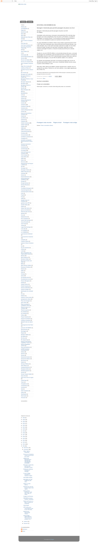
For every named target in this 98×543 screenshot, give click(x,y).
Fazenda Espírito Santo (26, 191)
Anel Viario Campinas (26, 45)
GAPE (22, 198)
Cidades (23, 126)
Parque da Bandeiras (26, 287)
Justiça (22, 225)
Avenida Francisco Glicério (27, 69)
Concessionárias (25, 134)
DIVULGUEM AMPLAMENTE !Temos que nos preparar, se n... (27, 517)
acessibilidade (24, 28)
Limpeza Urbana (25, 241)
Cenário (23, 111)
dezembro (26, 447)
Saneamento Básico (25, 358)
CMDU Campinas (25, 129)
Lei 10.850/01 (24, 230)
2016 (24, 436)
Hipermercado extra (25, 211)
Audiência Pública (25, 68)
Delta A (22, 160)
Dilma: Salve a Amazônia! (26, 452)
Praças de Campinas (25, 318)
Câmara (23, 98)
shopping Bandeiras (25, 367)
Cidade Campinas (25, 123)
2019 (24, 431)
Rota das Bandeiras (25, 347)
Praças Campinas (25, 316)
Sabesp (22, 351)
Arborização (23, 54)
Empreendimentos (25, 176)
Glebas (22, 206)
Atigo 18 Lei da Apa (25, 66)
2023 (24, 423)
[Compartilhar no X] (58, 76)
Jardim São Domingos (26, 220)
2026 (24, 417)
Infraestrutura (24, 216)
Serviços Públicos (25, 363)
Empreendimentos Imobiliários (25, 179)
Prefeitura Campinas (25, 320)
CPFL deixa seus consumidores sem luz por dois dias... (28, 508)
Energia (23, 181)
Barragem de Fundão (26, 74)
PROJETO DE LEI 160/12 (27, 322)
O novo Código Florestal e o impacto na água (27, 474)
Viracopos (23, 397)
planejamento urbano (26, 299)
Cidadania (23, 121)
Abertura (23, 21)
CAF (22, 94)
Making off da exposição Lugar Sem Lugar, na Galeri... (27, 492)
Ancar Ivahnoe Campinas (26, 40)
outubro (26, 521)
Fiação (22, 195)
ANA (22, 38)
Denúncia (23, 161)
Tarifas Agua (24, 380)
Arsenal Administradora (26, 56)
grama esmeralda (25, 209)
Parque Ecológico (25, 289)
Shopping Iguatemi (25, 370)
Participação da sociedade (27, 291)
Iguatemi (23, 213)
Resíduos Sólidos (25, 334)
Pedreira (23, 295)
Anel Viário (23, 43)
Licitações (23, 239)
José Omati (23, 223)
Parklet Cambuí (24, 284)
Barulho (23, 88)
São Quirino (23, 360)
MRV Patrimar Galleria (26, 265)
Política (22, 315)
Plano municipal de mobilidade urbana (25, 305)
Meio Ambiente (24, 257)
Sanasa (22, 355)
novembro (26, 449)
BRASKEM (23, 93)
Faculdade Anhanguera (26, 188)
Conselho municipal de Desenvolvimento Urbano (26, 141)
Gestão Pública (24, 204)
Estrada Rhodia (24, 184)
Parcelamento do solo (26, 279)
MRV (22, 263)
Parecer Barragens (25, 280)
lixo (22, 246)
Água (44, 78)
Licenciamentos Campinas (27, 236)
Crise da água (24, 155)
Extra (22, 186)
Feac (22, 193)
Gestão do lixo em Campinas (25, 201)
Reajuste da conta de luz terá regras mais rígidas (28, 488)
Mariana (23, 255)
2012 (24, 444)
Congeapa (23, 138)
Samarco (23, 353)
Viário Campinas (24, 390)
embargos (23, 173)
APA (22, 49)
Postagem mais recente (44, 122)
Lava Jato (23, 228)
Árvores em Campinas (26, 61)
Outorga (23, 274)
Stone (23, 531)
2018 (24, 432)
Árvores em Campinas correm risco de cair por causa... (28, 455)
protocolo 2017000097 (26, 327)
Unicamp (23, 387)
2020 (24, 429)
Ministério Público (25, 259)
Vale (22, 389)
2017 (24, 434)
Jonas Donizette (24, 221)
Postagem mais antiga (70, 122)
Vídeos (22, 392)
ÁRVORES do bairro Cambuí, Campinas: (28, 499)
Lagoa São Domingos (26, 227)
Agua (22, 33)
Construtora (23, 147)
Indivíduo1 (24, 529)
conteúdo (30, 21)
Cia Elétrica (23, 117)
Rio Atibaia (23, 336)
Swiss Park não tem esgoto (27, 377)
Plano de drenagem (25, 300)
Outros (22, 275)
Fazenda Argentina (25, 189)
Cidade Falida (24, 124)
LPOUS (22, 249)
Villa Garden (24, 395)
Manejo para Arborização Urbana (26, 512)
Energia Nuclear (24, 183)
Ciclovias (23, 119)
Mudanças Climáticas (26, 267)
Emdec (22, 175)
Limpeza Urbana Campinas (27, 243)
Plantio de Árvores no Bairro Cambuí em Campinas (28, 502)
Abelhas (23, 26)
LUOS (22, 251)
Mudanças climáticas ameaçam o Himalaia (28, 470)
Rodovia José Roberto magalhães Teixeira (26, 342)
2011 (24, 446)
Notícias (23, 268)
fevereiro (26, 523)
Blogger (52, 539)
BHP (22, 91)
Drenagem (23, 168)
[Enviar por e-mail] (55, 76)
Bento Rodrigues (25, 89)
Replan (22, 332)
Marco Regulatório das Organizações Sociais (26, 253)
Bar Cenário (23, 72)
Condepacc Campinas (26, 136)
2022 (24, 425)
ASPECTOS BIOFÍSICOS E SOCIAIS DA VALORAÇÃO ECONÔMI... (27, 461)
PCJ (22, 294)
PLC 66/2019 (24, 313)
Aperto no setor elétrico (26, 484)
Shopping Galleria (25, 368)
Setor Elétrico (24, 365)
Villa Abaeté (23, 394)
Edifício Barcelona (25, 171)
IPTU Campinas (24, 218)
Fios (22, 196)
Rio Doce (23, 338)
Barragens (23, 83)
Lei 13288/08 (24, 232)
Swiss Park (23, 375)
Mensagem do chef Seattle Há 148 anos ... (27, 480)
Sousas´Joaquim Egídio (26, 374)
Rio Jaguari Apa (24, 339)
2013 (24, 442)
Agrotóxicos (23, 32)
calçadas (23, 96)
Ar (21, 53)
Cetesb (22, 116)
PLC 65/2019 (24, 311)
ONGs (22, 270)
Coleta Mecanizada (25, 131)
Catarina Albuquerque (26, 109)
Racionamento (24, 329)
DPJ (22, 166)
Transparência (24, 385)
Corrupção (23, 150)
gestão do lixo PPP (25, 203)
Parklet (22, 282)
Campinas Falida (25, 106)
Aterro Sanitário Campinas (27, 63)
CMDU (22, 128)
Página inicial (57, 122)
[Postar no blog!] (57, 76)
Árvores (23, 58)
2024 (24, 421)
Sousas (22, 372)
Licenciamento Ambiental (26, 233)
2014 (24, 440)
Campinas (23, 104)
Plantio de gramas (25, 310)
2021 (24, 427)
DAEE (22, 158)
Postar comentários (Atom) (47, 125)
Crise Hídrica (24, 156)
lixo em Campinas (25, 247)
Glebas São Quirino (25, 208)
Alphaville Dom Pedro (26, 37)
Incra (22, 215)
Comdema (23, 133)
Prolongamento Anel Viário (27, 324)
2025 (24, 419)
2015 (24, 438)
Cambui (23, 102)
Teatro (22, 382)
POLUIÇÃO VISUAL (27, 477)
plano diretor (24, 302)
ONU (22, 272)
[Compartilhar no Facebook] (59, 76)
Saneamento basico (25, 357)
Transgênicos (24, 383)
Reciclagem (23, 331)
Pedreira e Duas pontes (26, 297)
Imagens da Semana (28, 496)
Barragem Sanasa (25, 81)
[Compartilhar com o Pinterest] (61, 76)
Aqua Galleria (24, 51)
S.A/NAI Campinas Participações (25, 349)
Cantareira (23, 108)
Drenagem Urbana (25, 169)
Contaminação (24, 148)
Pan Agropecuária (25, 277)
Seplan (22, 362)
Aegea (22, 30)
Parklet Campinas (25, 286)
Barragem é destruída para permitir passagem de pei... (28, 466)
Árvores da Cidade (25, 60)
